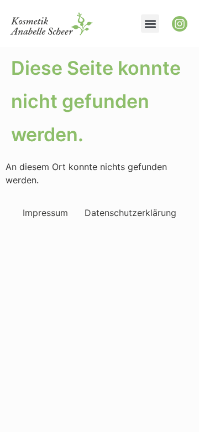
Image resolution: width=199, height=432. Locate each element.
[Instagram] (179, 24)
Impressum (45, 212)
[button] (150, 23)
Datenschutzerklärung (130, 212)
